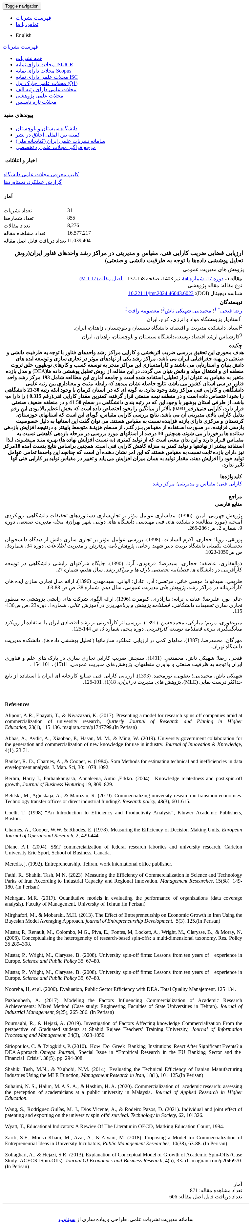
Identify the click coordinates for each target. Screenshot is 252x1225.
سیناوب (67, 1219)
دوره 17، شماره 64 (203, 278)
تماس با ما (27, 24)
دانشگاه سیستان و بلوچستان (46, 128)
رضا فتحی (230, 310)
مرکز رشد (164, 483)
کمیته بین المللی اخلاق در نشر (48, 135)
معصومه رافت (143, 310)
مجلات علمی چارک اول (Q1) (46, 83)
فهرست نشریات (33, 18)
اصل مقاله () (101, 278)
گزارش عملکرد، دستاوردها (33, 182)
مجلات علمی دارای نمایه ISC (47, 77)
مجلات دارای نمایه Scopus (43, 71)
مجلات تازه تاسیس (36, 102)
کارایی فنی (230, 483)
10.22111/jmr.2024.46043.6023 (161, 293)
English (24, 35)
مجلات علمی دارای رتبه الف (46, 89)
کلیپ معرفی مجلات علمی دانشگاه (41, 174)
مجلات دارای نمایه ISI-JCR (44, 64)
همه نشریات (29, 58)
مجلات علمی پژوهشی (39, 95)
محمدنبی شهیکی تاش (188, 310)
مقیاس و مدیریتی (197, 483)
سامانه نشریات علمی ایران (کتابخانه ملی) (60, 141)
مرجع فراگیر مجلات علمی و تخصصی (56, 147)
